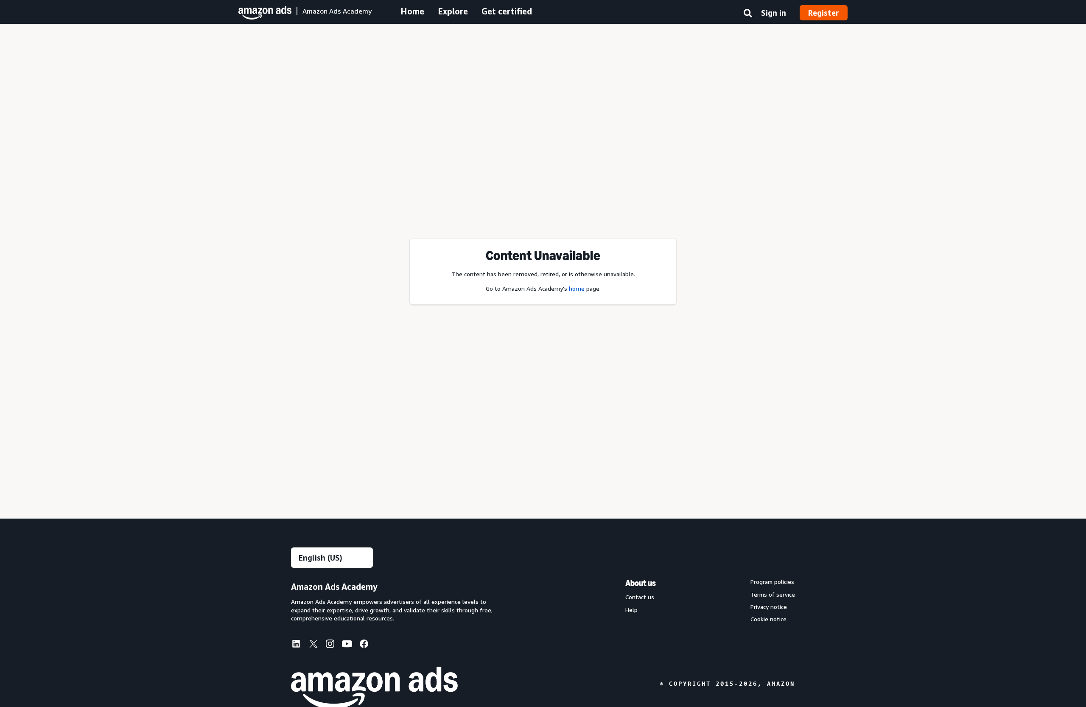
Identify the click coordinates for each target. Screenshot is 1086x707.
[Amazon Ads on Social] (347, 645)
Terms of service (772, 594)
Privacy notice (768, 606)
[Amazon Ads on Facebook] (364, 645)
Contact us (639, 597)
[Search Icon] (748, 14)
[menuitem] (299, 644)
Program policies (772, 581)
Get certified (506, 11)
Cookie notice (768, 619)
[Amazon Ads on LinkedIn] (296, 645)
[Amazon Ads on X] (313, 645)
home (577, 288)
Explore (453, 11)
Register (823, 12)
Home (412, 11)
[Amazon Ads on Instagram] (330, 645)
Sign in (773, 12)
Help (631, 609)
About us (640, 583)
